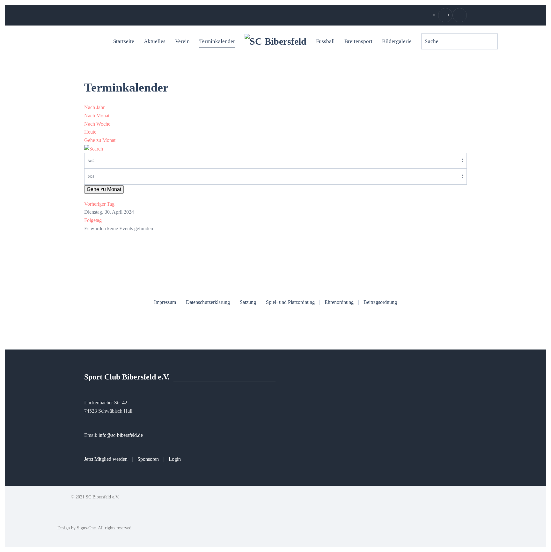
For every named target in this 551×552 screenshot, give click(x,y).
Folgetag (93, 220)
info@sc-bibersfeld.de (121, 435)
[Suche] (93, 148)
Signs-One (86, 528)
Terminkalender (217, 41)
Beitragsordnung (380, 302)
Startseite (123, 41)
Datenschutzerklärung (208, 302)
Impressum (165, 302)
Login (175, 459)
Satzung (248, 302)
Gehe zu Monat (99, 140)
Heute (90, 132)
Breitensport (358, 41)
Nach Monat (96, 115)
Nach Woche (97, 124)
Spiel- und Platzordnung (290, 302)
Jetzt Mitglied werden (106, 459)
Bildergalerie (397, 41)
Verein (182, 41)
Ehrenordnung (339, 302)
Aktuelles (154, 41)
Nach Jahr (94, 107)
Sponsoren (148, 459)
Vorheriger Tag (99, 204)
